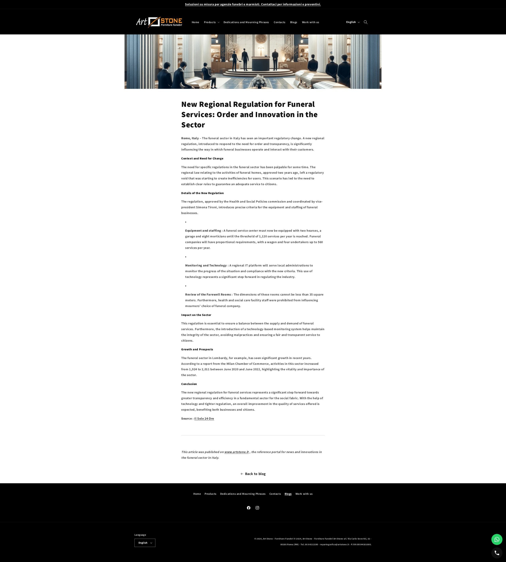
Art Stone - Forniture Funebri (278, 538)
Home (197, 494)
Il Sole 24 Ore (204, 418)
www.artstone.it (236, 452)
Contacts (275, 494)
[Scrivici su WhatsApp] (496, 539)
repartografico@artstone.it (334, 544)
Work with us (304, 494)
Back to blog (255, 473)
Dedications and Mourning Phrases (243, 494)
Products (210, 494)
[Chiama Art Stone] (496, 552)
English (143, 542)
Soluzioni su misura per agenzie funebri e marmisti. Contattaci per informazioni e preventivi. (253, 4)
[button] (211, 22)
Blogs (288, 494)
